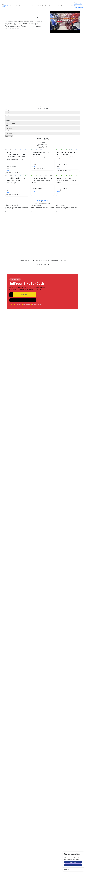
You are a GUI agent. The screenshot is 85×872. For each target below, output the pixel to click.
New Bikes (19, 6)
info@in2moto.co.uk (78, 8)
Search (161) (9, 136)
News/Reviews (62, 6)
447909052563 (78, 7)
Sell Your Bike (43, 6)
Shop (70, 6)
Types (6, 125)
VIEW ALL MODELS (42, 200)
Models (7, 131)
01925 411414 (78, 4)
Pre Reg (27, 6)
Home (11, 6)
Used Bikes (35, 6)
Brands (7, 115)
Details (8, 170)
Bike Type (7, 110)
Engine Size (8, 120)
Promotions (52, 6)
